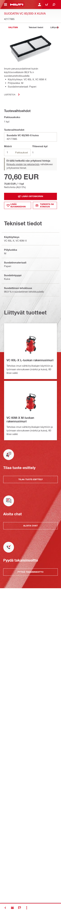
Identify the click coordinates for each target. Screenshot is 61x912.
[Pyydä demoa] (12, 907)
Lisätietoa (9, 94)
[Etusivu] (16, 4)
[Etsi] (53, 4)
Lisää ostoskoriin (32, 196)
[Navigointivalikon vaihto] (5, 4)
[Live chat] (19, 907)
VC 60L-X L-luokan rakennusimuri (30, 360)
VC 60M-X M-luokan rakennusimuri (20, 419)
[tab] (13, 27)
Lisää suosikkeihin (18, 205)
